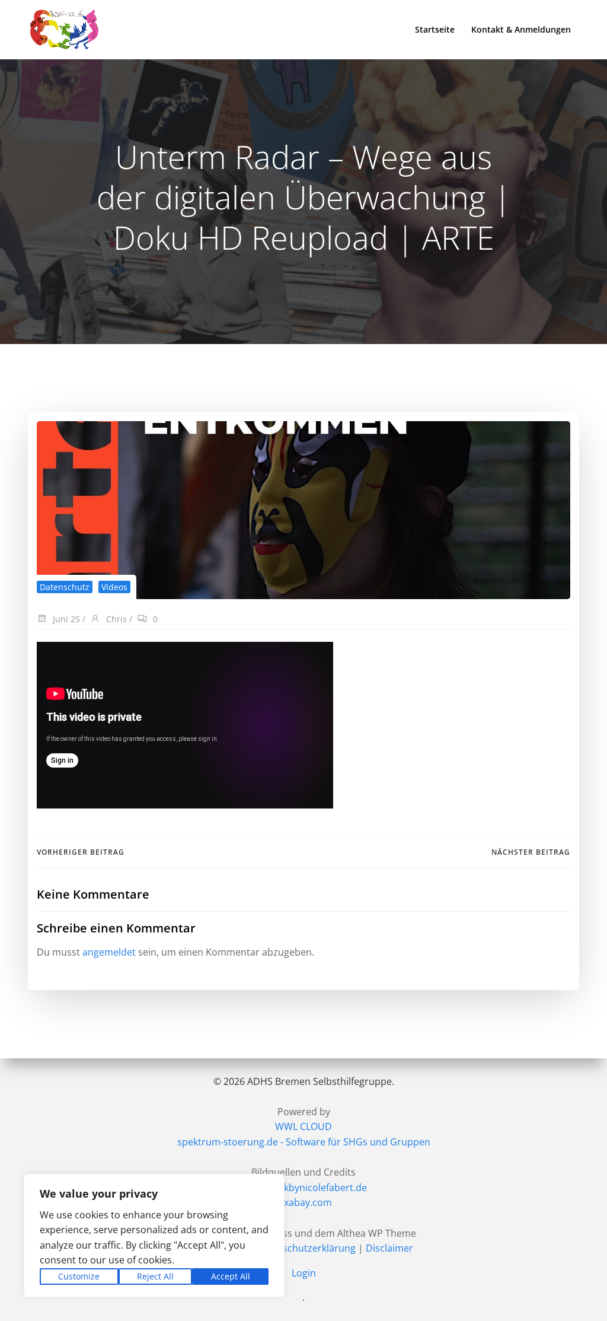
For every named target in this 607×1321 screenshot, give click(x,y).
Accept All (230, 1276)
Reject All (155, 1276)
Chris (115, 619)
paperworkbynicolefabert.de (303, 1187)
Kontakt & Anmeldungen (521, 29)
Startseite (435, 29)
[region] (154, 1235)
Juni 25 (65, 619)
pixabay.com (304, 1202)
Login (304, 1272)
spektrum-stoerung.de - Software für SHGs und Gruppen (303, 1141)
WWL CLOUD (303, 1126)
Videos (114, 587)
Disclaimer (389, 1248)
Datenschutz (65, 587)
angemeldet (109, 952)
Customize (79, 1276)
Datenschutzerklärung (305, 1248)
